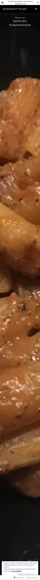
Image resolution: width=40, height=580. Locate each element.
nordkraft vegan (15, 9)
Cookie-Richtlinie (16, 571)
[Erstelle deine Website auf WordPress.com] (20, 2)
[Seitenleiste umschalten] (36, 9)
